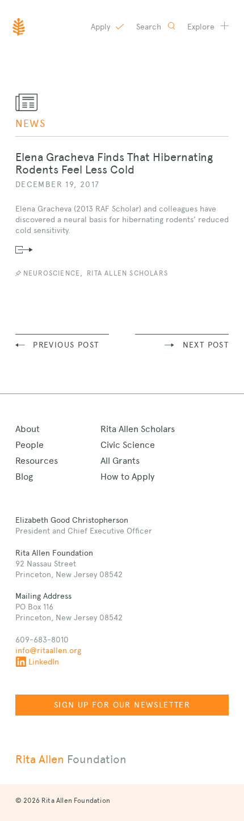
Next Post (206, 344)
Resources (36, 460)
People (29, 444)
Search (149, 26)
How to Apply (127, 476)
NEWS (30, 123)
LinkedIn (43, 661)
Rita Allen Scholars (127, 273)
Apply (101, 26)
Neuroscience (51, 273)
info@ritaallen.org (48, 650)
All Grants (120, 460)
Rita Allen (71, 759)
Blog (24, 476)
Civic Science (127, 444)
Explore (202, 26)
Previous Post (66, 344)
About (27, 429)
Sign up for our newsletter (122, 704)
